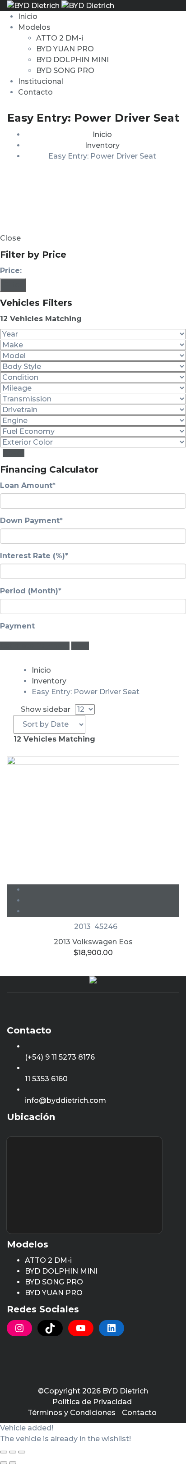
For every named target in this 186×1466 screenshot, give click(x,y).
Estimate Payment (35, 646)
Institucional (40, 81)
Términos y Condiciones (72, 1412)
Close (10, 238)
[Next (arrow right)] (12, 1462)
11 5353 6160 (46, 1078)
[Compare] (102, 900)
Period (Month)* (30, 591)
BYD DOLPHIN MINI (72, 59)
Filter (13, 285)
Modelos (34, 27)
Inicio (27, 16)
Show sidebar (44, 709)
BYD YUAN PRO (65, 49)
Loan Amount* (28, 485)
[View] (102, 889)
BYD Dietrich (125, 1391)
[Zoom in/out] (21, 1452)
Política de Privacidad (92, 1402)
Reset (13, 453)
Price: (11, 270)
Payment (17, 626)
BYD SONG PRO (65, 70)
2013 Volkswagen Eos (93, 942)
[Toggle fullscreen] (12, 1452)
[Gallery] (102, 911)
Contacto (35, 92)
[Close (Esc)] (3, 1452)
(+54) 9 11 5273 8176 (60, 1057)
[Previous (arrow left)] (3, 1462)
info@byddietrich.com (65, 1100)
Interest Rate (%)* (34, 555)
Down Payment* (31, 520)
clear (80, 646)
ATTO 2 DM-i (59, 38)
